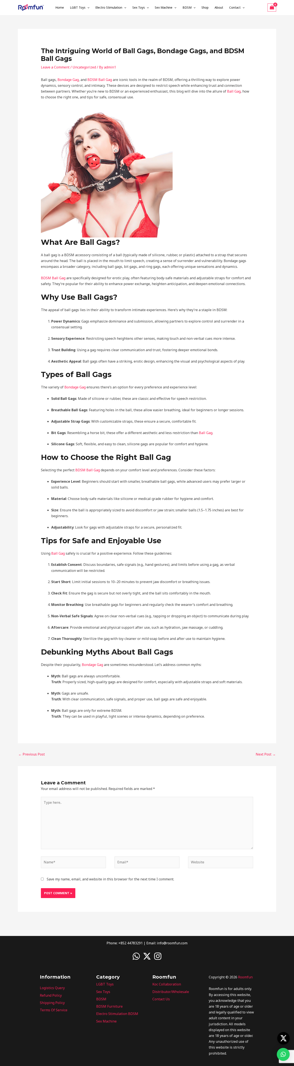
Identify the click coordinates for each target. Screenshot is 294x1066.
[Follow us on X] (283, 1038)
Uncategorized (84, 67)
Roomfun (245, 977)
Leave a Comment (55, 67)
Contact (235, 7)
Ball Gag (234, 91)
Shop (205, 7)
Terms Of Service (53, 1010)
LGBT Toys (77, 7)
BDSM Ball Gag (99, 79)
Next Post (266, 754)
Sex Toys (138, 7)
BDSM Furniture (109, 1006)
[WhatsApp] (136, 956)
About (219, 7)
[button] (87, 7)
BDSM (187, 7)
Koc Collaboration (166, 984)
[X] (147, 956)
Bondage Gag (68, 79)
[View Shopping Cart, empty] (272, 7)
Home (59, 7)
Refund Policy (51, 995)
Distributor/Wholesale (170, 991)
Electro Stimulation (108, 7)
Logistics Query (52, 987)
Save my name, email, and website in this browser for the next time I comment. (110, 879)
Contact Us (161, 999)
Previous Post (31, 754)
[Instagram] (158, 956)
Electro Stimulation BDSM (117, 1013)
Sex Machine (163, 7)
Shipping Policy (52, 1002)
